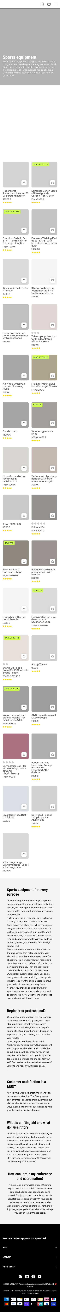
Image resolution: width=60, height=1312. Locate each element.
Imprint (6, 1291)
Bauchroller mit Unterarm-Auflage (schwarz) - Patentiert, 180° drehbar (41, 767)
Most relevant (11, 112)
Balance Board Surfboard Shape (12, 570)
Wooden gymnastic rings (42, 432)
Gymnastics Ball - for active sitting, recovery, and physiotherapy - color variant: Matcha (13, 762)
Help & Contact (9, 1267)
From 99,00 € (9, 724)
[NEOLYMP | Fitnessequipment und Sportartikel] (10, 4)
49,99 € (35, 297)
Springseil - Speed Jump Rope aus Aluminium (41, 817)
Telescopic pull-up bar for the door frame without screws (44, 339)
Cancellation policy (34, 1291)
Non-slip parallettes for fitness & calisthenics (14, 478)
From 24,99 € (37, 530)
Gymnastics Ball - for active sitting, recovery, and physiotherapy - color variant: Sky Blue (7, 762)
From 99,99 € (37, 199)
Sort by (5, 102)
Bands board (10, 431)
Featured (9, 107)
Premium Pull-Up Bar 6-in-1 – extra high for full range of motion (15, 240)
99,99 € (10, 575)
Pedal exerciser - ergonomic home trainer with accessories (15, 335)
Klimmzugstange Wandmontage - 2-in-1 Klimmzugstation (16, 865)
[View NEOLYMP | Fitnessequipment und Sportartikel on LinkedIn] (27, 1276)
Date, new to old (12, 145)
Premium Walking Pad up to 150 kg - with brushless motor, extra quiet (44, 242)
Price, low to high (12, 131)
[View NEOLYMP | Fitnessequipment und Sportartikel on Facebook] (33, 1276)
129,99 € (39, 625)
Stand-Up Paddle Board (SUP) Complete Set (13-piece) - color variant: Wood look (4, 664)
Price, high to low (12, 135)
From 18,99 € (37, 390)
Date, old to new (12, 140)
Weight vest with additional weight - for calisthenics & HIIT (15, 717)
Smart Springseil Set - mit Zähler (15, 816)
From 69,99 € (9, 485)
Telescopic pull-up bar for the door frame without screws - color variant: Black (38, 333)
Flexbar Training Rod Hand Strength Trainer (44, 385)
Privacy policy (20, 1291)
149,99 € (7, 341)
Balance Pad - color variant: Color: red (32, 523)
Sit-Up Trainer (39, 664)
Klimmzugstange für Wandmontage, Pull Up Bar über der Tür (43, 290)
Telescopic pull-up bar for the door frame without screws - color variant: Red (32, 333)
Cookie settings (33, 1293)
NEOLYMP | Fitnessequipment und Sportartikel (24, 1238)
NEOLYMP (7, 1257)
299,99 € (7, 199)
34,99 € (35, 345)
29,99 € (35, 721)
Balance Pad (38, 527)
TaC (12, 1291)
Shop (5, 1247)
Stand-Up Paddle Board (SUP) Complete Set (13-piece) (15, 670)
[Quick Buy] (24, 182)
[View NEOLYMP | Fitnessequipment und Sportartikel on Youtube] (40, 1276)
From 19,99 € (9, 777)
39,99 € (38, 437)
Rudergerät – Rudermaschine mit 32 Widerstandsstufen (15, 193)
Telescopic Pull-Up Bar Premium (15, 289)
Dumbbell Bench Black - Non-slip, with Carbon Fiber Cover (44, 193)
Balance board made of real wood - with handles (43, 572)
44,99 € (6, 294)
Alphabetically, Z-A (13, 126)
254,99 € (11, 676)
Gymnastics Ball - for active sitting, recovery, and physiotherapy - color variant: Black (10, 762)
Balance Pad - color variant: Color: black (35, 523)
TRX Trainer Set (12, 523)
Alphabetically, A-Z (13, 121)
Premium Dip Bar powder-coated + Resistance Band (44, 619)
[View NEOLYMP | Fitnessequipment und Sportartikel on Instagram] (20, 1276)
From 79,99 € (9, 247)
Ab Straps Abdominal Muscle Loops (43, 716)
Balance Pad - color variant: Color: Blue (38, 523)
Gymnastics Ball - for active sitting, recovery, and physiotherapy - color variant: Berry (4, 762)
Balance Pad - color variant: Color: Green (41, 523)
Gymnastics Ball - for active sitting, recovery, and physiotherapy (14, 769)
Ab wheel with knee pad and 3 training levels (14, 386)
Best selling (10, 116)
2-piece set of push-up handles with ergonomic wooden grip (44, 478)
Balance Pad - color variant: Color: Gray (44, 523)
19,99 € (6, 392)
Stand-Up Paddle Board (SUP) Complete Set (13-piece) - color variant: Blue (7, 664)
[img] (7, 203)
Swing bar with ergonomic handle (15, 618)
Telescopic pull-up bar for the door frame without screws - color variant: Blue (35, 333)
